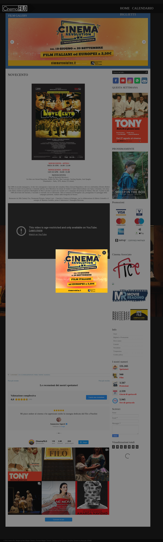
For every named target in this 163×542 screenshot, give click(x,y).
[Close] (104, 253)
